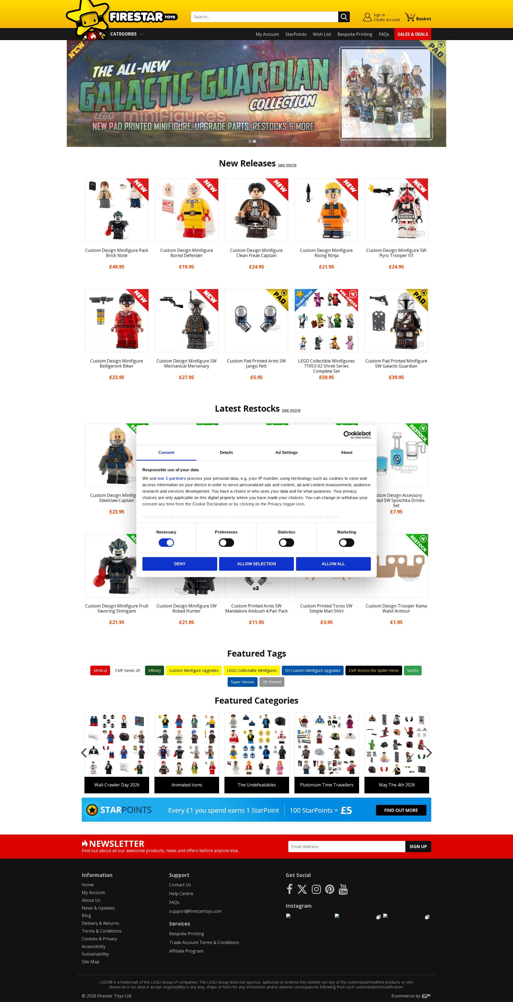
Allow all (333, 564)
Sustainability (95, 954)
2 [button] (250, 141)
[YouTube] (343, 889)
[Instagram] (316, 889)
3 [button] (254, 141)
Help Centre (181, 893)
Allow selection (256, 564)
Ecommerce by (406, 996)
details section (324, 516)
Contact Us (180, 885)
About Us (91, 900)
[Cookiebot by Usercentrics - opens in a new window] (347, 435)
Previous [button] (71, 93)
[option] (256, 93)
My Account (267, 34)
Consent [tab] (166, 452)
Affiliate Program (186, 951)
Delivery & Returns (100, 923)
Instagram (299, 905)
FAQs (384, 34)
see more (287, 165)
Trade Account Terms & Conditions (204, 942)
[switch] (226, 542)
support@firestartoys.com (195, 911)
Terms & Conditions (102, 931)
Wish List (322, 34)
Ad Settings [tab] (286, 452)
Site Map (90, 962)
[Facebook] (289, 889)
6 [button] (267, 141)
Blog (86, 915)
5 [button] (263, 141)
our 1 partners (172, 478)
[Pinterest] (329, 889)
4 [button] (258, 141)
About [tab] (347, 452)
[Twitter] (302, 889)
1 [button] (245, 141)
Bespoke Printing (354, 34)
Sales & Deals (413, 34)
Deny (179, 564)
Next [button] (441, 93)
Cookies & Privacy (99, 939)
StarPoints (295, 34)
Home (88, 885)
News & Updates (98, 908)
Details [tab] (226, 452)
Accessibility (94, 946)
